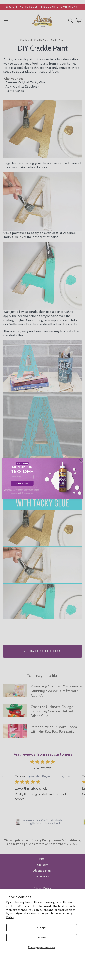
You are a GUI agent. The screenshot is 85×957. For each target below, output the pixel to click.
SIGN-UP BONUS (22, 463)
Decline (42, 937)
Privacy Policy (33, 490)
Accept (41, 927)
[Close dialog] (80, 460)
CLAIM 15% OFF (22, 483)
